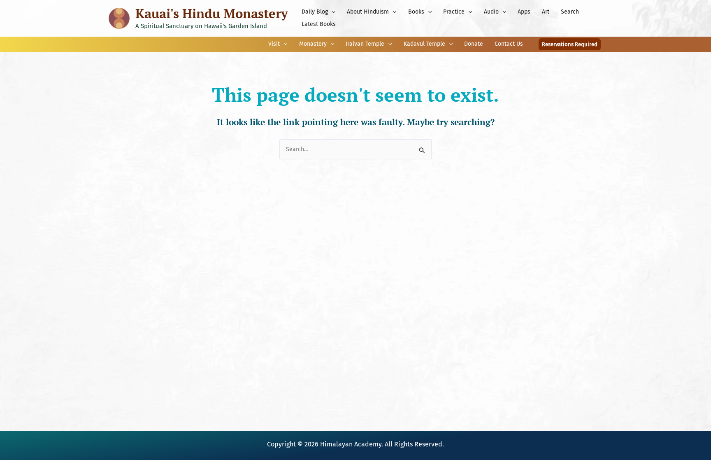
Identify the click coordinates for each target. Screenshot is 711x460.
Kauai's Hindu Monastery (211, 13)
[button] (331, 12)
